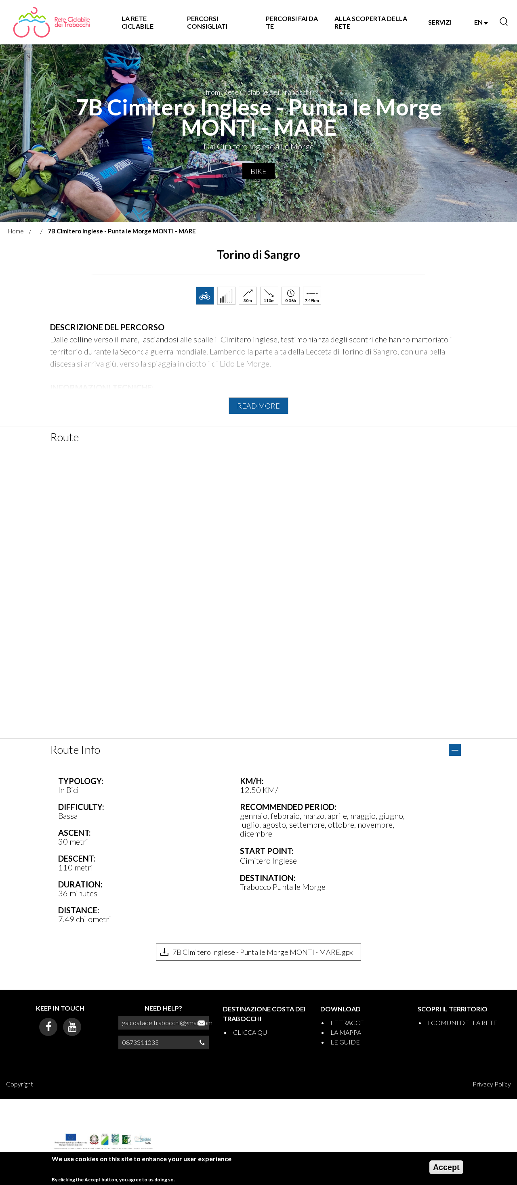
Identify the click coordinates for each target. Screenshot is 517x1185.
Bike (258, 171)
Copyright (19, 1084)
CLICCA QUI (251, 1032)
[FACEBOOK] (48, 1027)
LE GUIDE (345, 1042)
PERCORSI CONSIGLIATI (207, 22)
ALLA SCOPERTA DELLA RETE (370, 22)
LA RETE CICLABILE (137, 22)
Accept (446, 1167)
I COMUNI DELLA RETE (462, 1022)
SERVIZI (440, 22)
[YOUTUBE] (72, 1027)
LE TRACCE (347, 1022)
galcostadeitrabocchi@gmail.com (167, 1022)
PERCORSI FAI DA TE (292, 22)
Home (16, 231)
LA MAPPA (345, 1032)
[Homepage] (51, 22)
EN (479, 22)
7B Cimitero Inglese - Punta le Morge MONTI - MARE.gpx (262, 952)
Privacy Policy (492, 1084)
